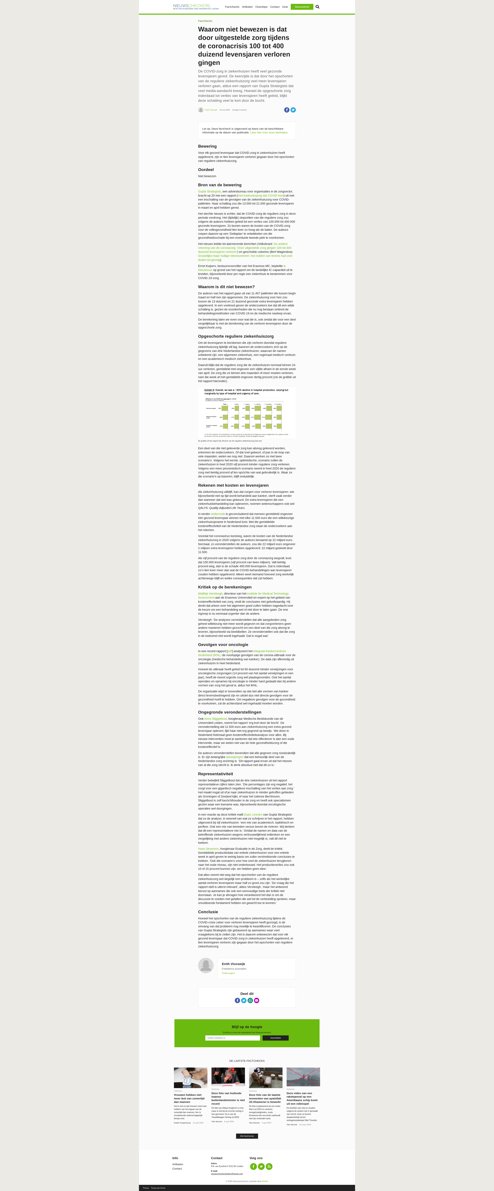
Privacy (146, 1188)
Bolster (265, 1181)
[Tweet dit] (293, 110)
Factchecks (232, 6)
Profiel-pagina (228, 973)
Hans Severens (208, 848)
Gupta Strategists (209, 191)
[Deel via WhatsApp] (250, 1000)
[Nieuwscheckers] (196, 7)
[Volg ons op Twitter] (261, 1166)
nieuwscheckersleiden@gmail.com (227, 1174)
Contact (275, 6)
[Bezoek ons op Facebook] (253, 1166)
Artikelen (247, 6)
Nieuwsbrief (302, 6)
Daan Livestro (253, 814)
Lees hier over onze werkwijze (268, 132)
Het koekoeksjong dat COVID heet (261, 195)
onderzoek (218, 514)
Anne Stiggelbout (215, 718)
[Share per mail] (256, 1000)
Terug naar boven (158, 1188)
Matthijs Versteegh (210, 593)
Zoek (317, 6)
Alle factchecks (247, 1136)
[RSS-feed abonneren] (269, 1166)
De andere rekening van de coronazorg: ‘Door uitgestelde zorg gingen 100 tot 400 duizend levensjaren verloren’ (244, 248)
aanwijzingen (235, 757)
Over (285, 6)
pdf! (229, 651)
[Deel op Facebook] (287, 110)
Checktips (261, 6)
